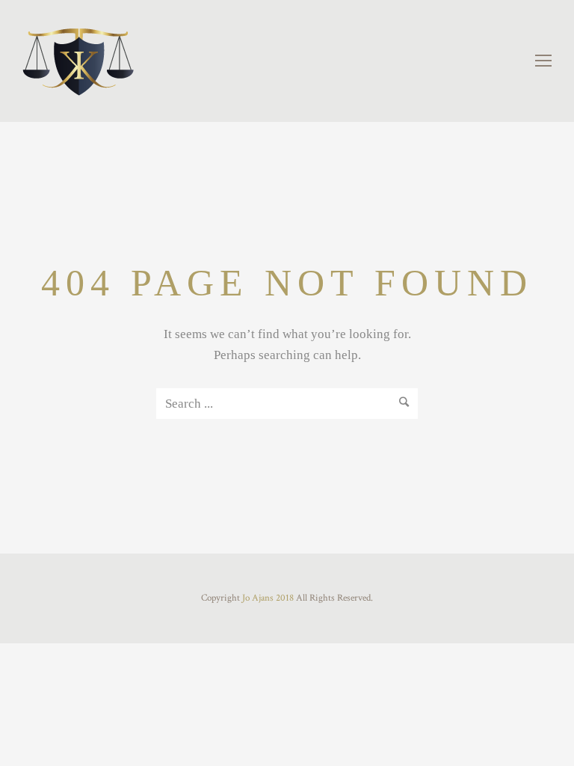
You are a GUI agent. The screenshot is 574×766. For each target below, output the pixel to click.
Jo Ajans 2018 (268, 598)
